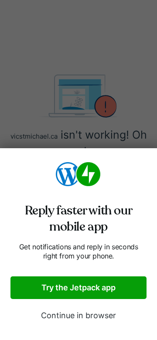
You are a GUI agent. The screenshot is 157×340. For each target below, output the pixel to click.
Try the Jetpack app (78, 287)
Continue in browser (78, 315)
